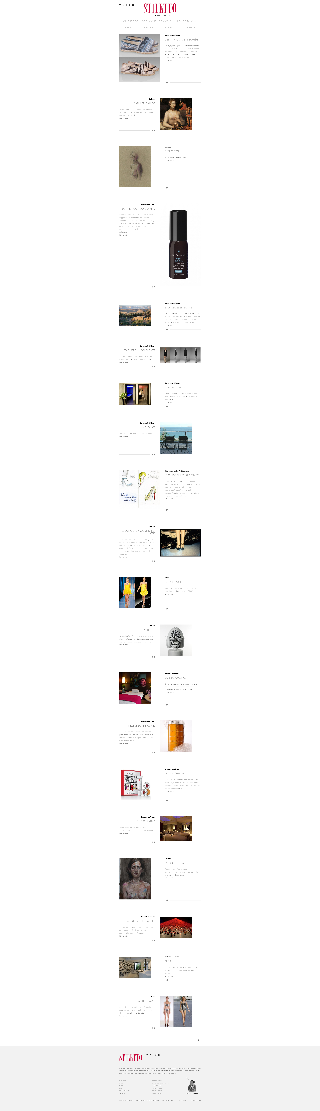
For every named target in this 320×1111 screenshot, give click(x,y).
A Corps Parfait (146, 821)
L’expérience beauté (157, 1088)
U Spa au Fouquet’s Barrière (181, 39)
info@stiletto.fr (183, 1100)
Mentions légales (196, 1100)
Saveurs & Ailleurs (148, 27)
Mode (167, 577)
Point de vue (128, 27)
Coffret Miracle (174, 773)
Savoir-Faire (122, 1093)
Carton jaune (173, 582)
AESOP (168, 961)
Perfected (149, 630)
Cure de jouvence (175, 678)
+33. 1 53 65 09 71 (169, 1100)
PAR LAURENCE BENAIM (160, 15)
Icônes (121, 1083)
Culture (152, 99)
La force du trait (175, 863)
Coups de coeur (156, 1085)
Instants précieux (169, 27)
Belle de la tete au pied (141, 726)
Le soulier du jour (148, 917)
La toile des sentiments (140, 921)
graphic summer (145, 1001)
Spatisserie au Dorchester (139, 350)
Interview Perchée (157, 1080)
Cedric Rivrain (173, 151)
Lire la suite (169, 60)
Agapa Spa (149, 427)
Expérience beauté (190, 27)
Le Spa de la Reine (175, 387)
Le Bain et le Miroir (144, 103)
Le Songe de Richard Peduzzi (182, 475)
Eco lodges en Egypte (178, 307)
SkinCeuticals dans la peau (138, 209)
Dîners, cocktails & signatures (177, 471)
